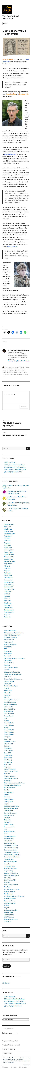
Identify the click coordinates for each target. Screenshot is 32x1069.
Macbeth (7, 774)
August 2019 (8, 536)
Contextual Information (12, 672)
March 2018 (8, 575)
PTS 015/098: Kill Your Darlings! (14, 465)
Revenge (7, 817)
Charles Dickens (9, 663)
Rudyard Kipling (9, 831)
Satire (6, 834)
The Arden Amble (9, 880)
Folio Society (8, 707)
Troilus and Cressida (10, 910)
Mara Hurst (11, 491)
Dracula (6, 688)
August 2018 (8, 564)
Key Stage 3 (8, 757)
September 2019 (9, 533)
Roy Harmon (12, 497)
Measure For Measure (11, 778)
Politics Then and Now (11, 806)
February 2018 (8, 577)
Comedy (6, 670)
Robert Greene (9, 824)
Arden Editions (9, 640)
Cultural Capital (9, 681)
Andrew (10, 485)
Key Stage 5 (8, 762)
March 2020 (8, 529)
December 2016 (9, 610)
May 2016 (7, 614)
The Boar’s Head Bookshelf (11, 1045)
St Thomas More (9, 866)
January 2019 (8, 552)
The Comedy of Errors (11, 884)
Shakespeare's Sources (11, 857)
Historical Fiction (9, 741)
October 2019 (8, 531)
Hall (5, 718)
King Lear (7, 767)
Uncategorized (9, 915)
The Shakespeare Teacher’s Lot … (15, 467)
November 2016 (9, 612)
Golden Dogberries (8, 1049)
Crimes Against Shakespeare (13, 679)
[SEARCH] (28, 448)
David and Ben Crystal (11, 686)
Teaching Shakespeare (16, 370)
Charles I (7, 665)
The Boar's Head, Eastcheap (10, 17)
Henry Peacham (18, 374)
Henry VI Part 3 (9, 734)
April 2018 (7, 573)
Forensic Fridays (9, 709)
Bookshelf (10, 369)
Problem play (8, 811)
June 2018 (7, 568)
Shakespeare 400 (9, 843)
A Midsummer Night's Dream (13, 633)
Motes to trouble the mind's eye (14, 783)
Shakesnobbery (9, 838)
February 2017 (8, 605)
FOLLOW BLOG (8, 945)
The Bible (7, 882)
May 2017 (7, 598)
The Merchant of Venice (12, 889)
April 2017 (7, 601)
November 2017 (9, 584)
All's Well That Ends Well (12, 635)
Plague (6, 804)
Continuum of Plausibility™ (13, 674)
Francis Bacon (8, 711)
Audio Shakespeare (10, 644)
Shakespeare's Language (12, 854)
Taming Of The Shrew (11, 873)
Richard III (7, 822)
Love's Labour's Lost (11, 771)
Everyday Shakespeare (11, 700)
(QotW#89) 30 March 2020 (13, 472)
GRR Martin (10, 374)
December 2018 (9, 554)
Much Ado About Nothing (12, 785)
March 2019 (8, 547)
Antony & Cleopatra (10, 637)
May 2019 (7, 543)
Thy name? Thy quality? (10, 1041)
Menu (5, 23)
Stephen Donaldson (10, 868)
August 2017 (8, 591)
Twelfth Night (8, 912)
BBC (5, 649)
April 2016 (7, 617)
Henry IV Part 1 (9, 723)
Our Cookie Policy (9, 1062)
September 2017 (9, 589)
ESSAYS (6, 697)
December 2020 (9, 524)
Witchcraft (7, 921)
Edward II (7, 693)
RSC (5, 829)
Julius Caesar (8, 755)
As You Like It (8, 642)
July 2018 (7, 566)
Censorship (7, 660)
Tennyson (7, 878)
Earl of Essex (8, 690)
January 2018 (8, 580)
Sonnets (7, 864)
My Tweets (6, 983)
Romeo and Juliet (9, 827)
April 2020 (7, 527)
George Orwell (8, 716)
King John (7, 764)
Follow (6, 966)
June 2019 (7, 540)
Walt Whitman (9, 917)
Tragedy (6, 908)
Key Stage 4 (8, 760)
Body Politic (8, 653)
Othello (6, 790)
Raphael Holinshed (10, 813)
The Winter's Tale (10, 898)
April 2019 (7, 545)
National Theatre (9, 787)
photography (8, 801)
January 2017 (8, 607)
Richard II (7, 820)
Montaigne (7, 780)
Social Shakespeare (10, 861)
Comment (23, 406)
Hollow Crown (8, 744)
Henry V (6, 727)
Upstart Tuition (7, 1053)
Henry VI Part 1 (9, 730)
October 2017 (8, 587)
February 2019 (8, 550)
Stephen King (8, 871)
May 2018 (7, 570)
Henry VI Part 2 (9, 732)
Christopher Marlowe (11, 667)
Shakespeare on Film (11, 845)
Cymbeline (7, 683)
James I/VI (7, 753)
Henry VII (7, 737)
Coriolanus (7, 677)
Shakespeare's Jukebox (11, 852)
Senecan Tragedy (9, 836)
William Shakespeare (15, 372)
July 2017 (7, 594)
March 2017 (8, 603)
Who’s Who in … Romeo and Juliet (15, 469)
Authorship (7, 646)
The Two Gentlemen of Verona (14, 896)
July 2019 (7, 538)
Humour (7, 746)
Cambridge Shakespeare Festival (14, 658)
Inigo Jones (7, 748)
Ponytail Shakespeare (19, 369)
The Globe (7, 887)
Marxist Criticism (9, 776)
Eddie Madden (12, 503)
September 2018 (9, 561)
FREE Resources (9, 713)
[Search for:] (14, 448)
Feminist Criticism (10, 702)
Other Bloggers (9, 792)
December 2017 (9, 582)
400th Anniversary (10, 630)
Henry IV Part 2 (9, 725)
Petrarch (7, 797)
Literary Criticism (9, 769)
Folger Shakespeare (10, 704)
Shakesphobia (8, 859)
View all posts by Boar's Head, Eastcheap (18, 361)
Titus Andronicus (9, 903)
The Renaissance (9, 891)
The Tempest (8, 894)
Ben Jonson (8, 651)
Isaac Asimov (8, 750)
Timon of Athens (9, 901)
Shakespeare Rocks (10, 850)
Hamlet (6, 720)
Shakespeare (5, 370)
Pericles (6, 794)
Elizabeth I (7, 695)
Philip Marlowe (9, 799)
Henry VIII (7, 739)
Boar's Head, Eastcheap (11, 367)
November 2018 (9, 557)
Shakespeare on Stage (11, 847)
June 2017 (7, 596)
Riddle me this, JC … (10, 462)
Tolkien (6, 905)
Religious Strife (9, 815)
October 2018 (8, 559)
